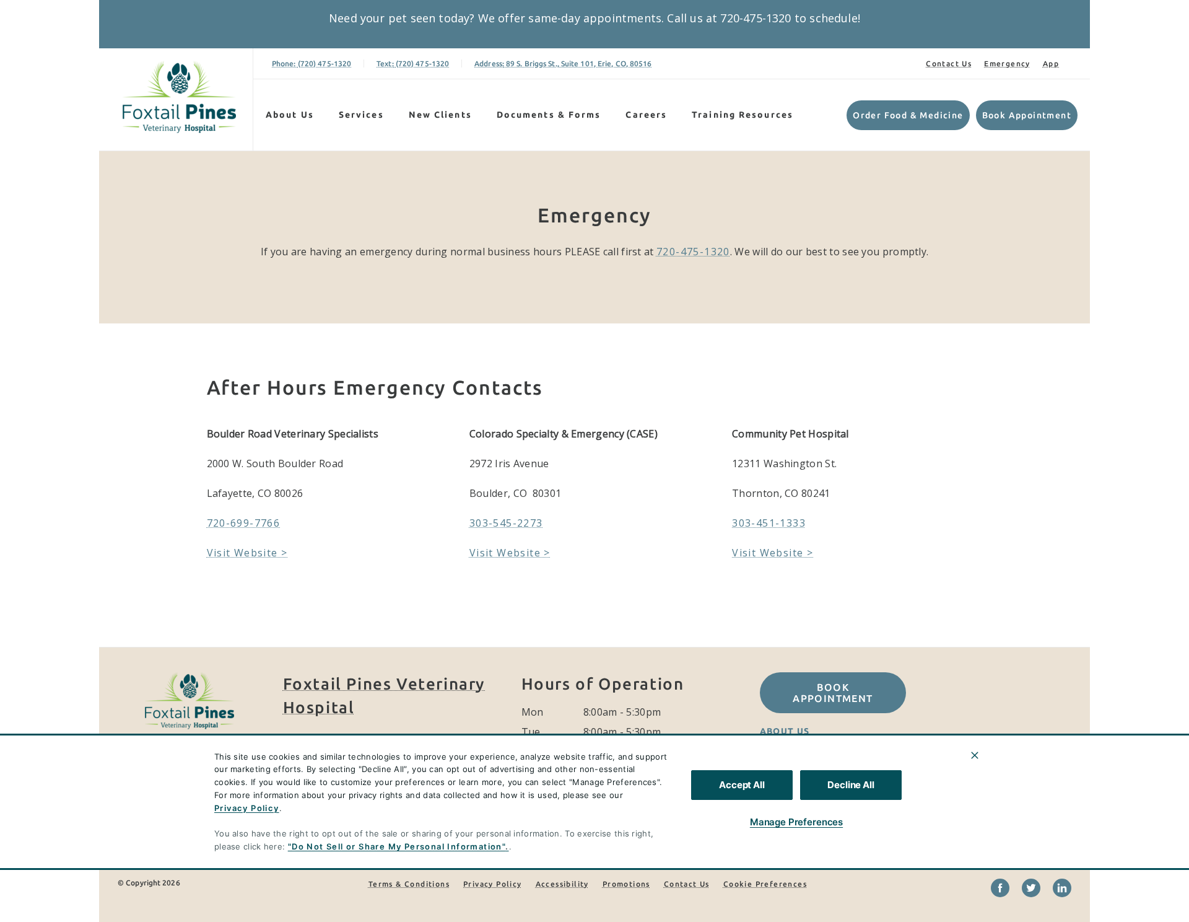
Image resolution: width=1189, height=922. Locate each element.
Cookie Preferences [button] (765, 884)
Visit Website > (247, 553)
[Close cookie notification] (974, 755)
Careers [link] (646, 115)
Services (361, 115)
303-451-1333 (769, 523)
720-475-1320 (693, 251)
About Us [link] (785, 731)
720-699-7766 (244, 523)
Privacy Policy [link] (492, 884)
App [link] (1051, 63)
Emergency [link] (1007, 63)
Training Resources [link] (742, 115)
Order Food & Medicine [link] (908, 115)
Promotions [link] (626, 884)
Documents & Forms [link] (549, 115)
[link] (179, 97)
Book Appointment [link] (1026, 115)
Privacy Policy (246, 808)
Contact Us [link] (949, 63)
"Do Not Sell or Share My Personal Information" (396, 846)
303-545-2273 (506, 523)
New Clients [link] (440, 115)
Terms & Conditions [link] (409, 884)
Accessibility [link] (562, 884)
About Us (290, 115)
